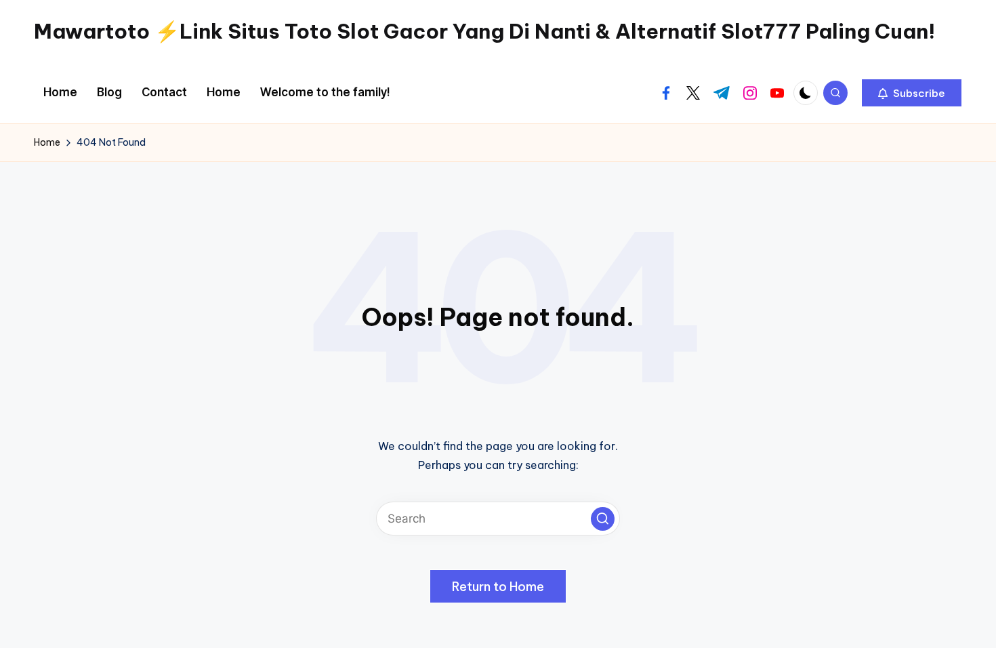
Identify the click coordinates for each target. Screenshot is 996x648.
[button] (911, 93)
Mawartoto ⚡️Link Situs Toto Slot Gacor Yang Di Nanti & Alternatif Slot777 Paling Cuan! (484, 31)
